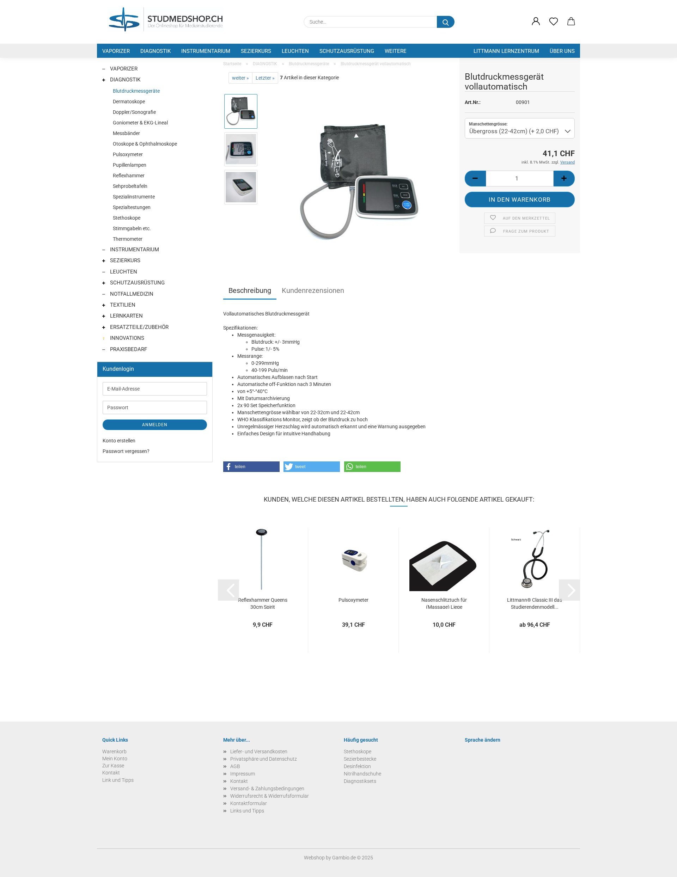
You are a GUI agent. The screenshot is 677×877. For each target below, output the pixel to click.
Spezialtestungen (132, 207)
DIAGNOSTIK (155, 51)
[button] (536, 22)
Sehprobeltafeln (130, 186)
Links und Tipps (247, 811)
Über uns (562, 51)
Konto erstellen (119, 440)
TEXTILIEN (122, 305)
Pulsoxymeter (353, 600)
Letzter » (265, 78)
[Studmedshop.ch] (165, 19)
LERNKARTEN (126, 316)
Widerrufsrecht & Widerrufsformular (269, 796)
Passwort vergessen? (126, 451)
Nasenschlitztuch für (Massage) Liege (444, 603)
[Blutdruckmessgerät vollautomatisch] (359, 182)
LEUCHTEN (295, 51)
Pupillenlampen (129, 165)
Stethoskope (126, 218)
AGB (235, 766)
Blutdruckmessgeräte (136, 91)
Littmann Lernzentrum (506, 51)
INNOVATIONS (126, 338)
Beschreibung (249, 290)
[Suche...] (446, 22)
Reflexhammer (129, 175)
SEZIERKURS (256, 51)
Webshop (314, 857)
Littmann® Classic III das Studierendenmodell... (534, 603)
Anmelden (154, 424)
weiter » (240, 78)
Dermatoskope (129, 101)
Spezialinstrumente (134, 197)
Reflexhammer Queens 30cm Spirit (262, 603)
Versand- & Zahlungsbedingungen (267, 788)
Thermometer (127, 239)
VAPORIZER (116, 51)
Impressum (242, 774)
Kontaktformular (248, 803)
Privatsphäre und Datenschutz (263, 759)
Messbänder (126, 133)
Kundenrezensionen (313, 290)
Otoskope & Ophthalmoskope (145, 144)
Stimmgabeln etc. (132, 228)
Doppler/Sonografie (134, 112)
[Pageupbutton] (657, 866)
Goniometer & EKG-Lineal (140, 122)
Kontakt (239, 781)
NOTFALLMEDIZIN (131, 294)
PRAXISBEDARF (128, 349)
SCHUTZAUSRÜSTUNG (346, 51)
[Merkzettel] (553, 22)
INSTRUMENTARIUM (205, 51)
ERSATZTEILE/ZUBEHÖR (139, 327)
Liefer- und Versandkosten (258, 751)
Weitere (396, 51)
